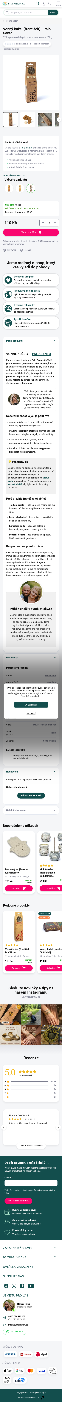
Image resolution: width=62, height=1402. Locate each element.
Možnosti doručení (18, 212)
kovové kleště (15, 484)
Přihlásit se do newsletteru (18, 1201)
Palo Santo (26, 148)
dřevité (36, 725)
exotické (52, 725)
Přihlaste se (8, 241)
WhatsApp (17, 1332)
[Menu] (58, 3)
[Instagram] (13, 1285)
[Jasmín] (19, 188)
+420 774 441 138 (17, 1317)
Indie (53, 733)
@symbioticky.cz (31, 996)
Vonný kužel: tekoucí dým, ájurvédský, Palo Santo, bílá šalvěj (32, 757)
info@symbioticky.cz (18, 1325)
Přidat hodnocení (31, 795)
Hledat (53, 12)
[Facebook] (5, 1285)
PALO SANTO (41, 354)
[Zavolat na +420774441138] (38, 3)
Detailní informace (12, 175)
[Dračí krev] (9, 188)
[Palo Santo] (30, 188)
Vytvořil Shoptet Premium (28, 1397)
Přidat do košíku (28, 232)
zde (38, 696)
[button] (58, 1127)
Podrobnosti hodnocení (39, 44)
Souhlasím (32, 704)
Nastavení (31, 713)
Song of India (49, 741)
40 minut (51, 682)
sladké (43, 725)
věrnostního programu (13, 244)
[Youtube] (29, 1285)
